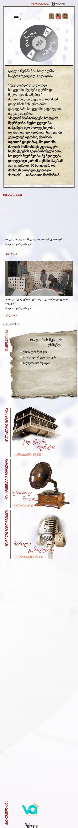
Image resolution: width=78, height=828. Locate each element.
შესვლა (61, 4)
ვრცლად (11, 253)
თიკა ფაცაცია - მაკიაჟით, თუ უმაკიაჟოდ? (33, 239)
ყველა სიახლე (11, 324)
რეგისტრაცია (40, 4)
